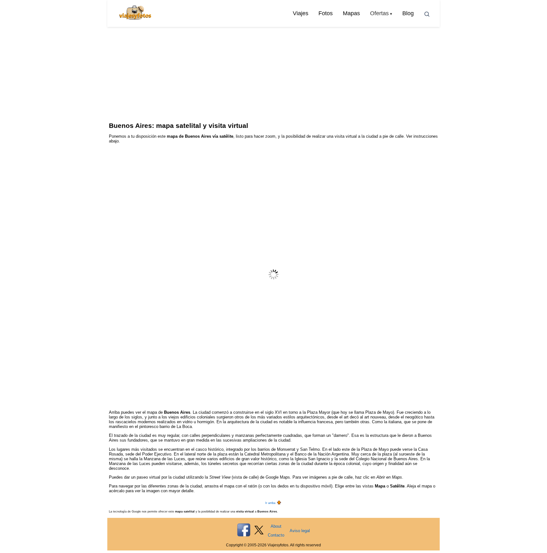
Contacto (276, 535)
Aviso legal (300, 530)
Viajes (300, 13)
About (276, 526)
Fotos (325, 13)
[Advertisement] (273, 74)
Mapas (351, 13)
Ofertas (379, 13)
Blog (408, 13)
